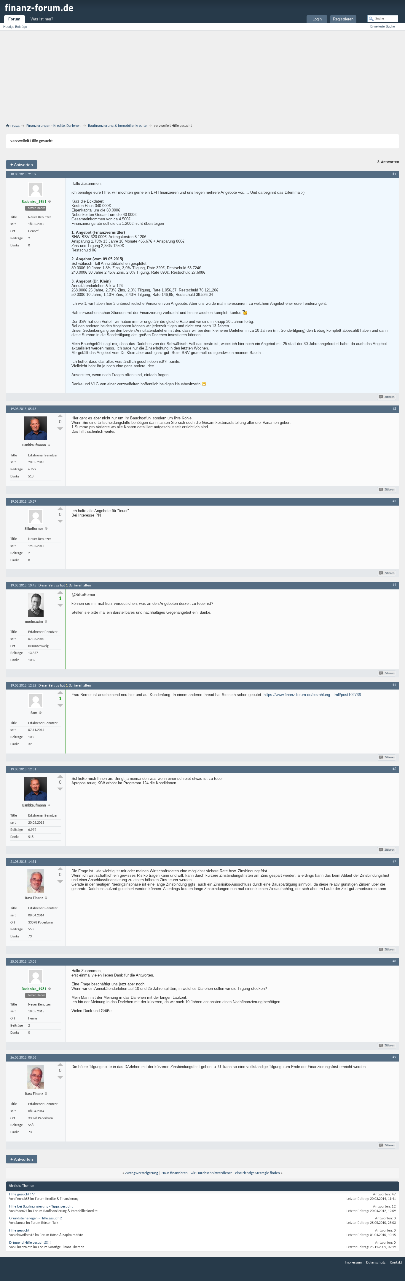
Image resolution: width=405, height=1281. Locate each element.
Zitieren (390, 397)
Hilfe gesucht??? (22, 1194)
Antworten (21, 164)
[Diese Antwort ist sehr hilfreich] (60, 416)
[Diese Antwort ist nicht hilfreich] (60, 429)
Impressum (353, 1262)
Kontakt (396, 1262)
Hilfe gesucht (19, 1230)
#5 (394, 685)
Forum (14, 19)
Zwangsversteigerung (141, 1173)
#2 (394, 409)
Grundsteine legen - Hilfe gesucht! (35, 1218)
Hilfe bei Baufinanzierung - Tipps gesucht (41, 1206)
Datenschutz (375, 1262)
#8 (394, 961)
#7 (394, 861)
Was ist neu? (42, 19)
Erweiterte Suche (382, 26)
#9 (394, 1057)
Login (317, 19)
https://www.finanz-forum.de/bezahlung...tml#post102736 (312, 694)
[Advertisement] (202, 75)
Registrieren (343, 19)
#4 (394, 585)
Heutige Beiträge (15, 26)
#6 (394, 769)
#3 (394, 501)
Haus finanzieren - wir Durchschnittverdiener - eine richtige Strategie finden (221, 1173)
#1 (394, 174)
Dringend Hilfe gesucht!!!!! (30, 1243)
